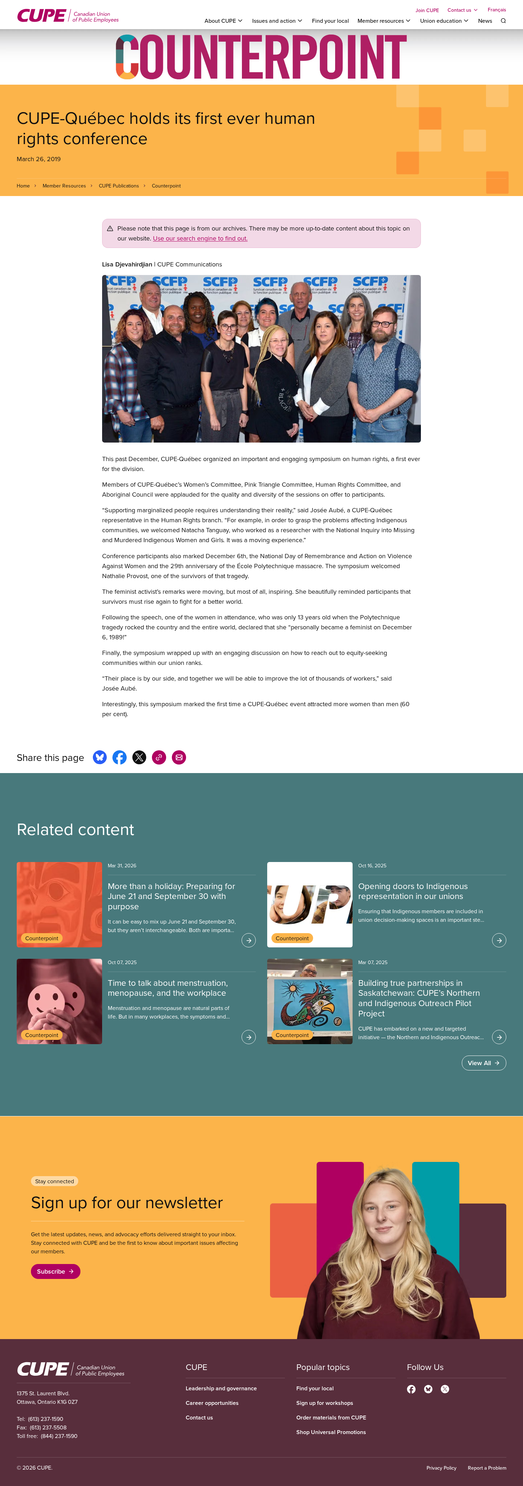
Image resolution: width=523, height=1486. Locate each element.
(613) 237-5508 (48, 1427)
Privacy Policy (441, 1467)
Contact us (199, 1417)
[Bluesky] (428, 1388)
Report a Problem (487, 1467)
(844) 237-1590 (59, 1436)
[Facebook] (411, 1388)
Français (497, 10)
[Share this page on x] (139, 758)
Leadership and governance (221, 1388)
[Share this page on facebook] (119, 758)
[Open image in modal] (261, 359)
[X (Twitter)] (445, 1388)
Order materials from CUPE (331, 1417)
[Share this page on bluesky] (100, 758)
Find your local (330, 21)
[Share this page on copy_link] (159, 758)
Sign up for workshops (324, 1403)
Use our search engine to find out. (200, 238)
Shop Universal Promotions (331, 1432)
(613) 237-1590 (45, 1419)
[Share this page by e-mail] (179, 758)
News (485, 21)
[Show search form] (503, 20)
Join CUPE (427, 10)
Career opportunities (212, 1403)
